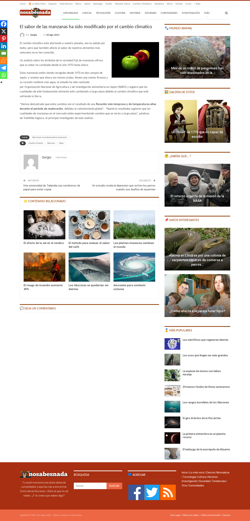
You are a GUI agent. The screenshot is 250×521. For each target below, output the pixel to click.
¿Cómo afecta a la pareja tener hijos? (197, 311)
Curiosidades (169, 13)
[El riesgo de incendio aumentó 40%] (44, 267)
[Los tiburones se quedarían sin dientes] (89, 267)
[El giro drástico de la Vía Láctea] (172, 422)
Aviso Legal (175, 515)
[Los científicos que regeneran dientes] (172, 344)
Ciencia (87, 13)
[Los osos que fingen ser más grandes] (172, 359)
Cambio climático (142, 3)
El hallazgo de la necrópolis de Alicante (206, 449)
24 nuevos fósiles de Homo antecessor (206, 386)
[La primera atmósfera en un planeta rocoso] (172, 438)
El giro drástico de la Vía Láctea (202, 418)
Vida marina (65, 3)
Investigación (191, 13)
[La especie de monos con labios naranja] (172, 375)
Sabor (61, 143)
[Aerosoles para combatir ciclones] (134, 267)
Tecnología (103, 13)
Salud (87, 3)
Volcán (179, 3)
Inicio (23, 3)
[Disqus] (89, 362)
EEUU (170, 3)
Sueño (108, 3)
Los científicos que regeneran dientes (205, 339)
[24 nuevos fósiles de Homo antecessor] (172, 391)
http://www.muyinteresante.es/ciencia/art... (50, 137)
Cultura (120, 13)
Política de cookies (190, 515)
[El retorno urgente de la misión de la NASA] (197, 185)
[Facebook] (3, 24)
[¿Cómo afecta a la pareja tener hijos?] (197, 295)
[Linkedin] (3, 46)
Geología (97, 3)
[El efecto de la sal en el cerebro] (44, 224)
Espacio (52, 3)
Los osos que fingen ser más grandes (205, 355)
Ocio (184, 485)
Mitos (78, 3)
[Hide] (1, 82)
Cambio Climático (35, 143)
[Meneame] (3, 60)
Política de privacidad (210, 515)
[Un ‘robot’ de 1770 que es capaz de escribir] (197, 121)
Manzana (51, 143)
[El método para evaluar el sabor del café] (89, 224)
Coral (188, 3)
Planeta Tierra (122, 3)
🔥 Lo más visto (37, 3)
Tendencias (219, 481)
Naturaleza (70, 13)
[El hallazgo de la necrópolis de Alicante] (172, 454)
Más (197, 3)
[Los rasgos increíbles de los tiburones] (172, 406)
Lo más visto (196, 472)
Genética (159, 3)
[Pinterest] (3, 38)
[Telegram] (3, 68)
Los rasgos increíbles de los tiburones (206, 402)
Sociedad (150, 13)
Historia (135, 13)
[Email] (3, 53)
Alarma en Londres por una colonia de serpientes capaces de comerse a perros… (197, 259)
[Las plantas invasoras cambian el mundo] (134, 224)
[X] (3, 31)
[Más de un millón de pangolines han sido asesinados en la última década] (197, 57)
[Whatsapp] (3, 75)
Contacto (226, 515)
